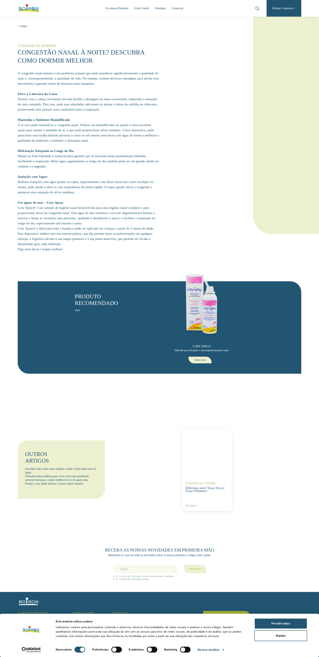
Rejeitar (281, 635)
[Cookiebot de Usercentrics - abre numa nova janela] (31, 650)
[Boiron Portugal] (29, 8)
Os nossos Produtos (116, 8)
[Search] (257, 8)
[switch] (116, 650)
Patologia (160, 8)
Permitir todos (280, 623)
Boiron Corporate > (283, 8)
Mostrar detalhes (209, 649)
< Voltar (22, 26)
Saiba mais (200, 360)
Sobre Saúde (141, 8)
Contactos (177, 8)
